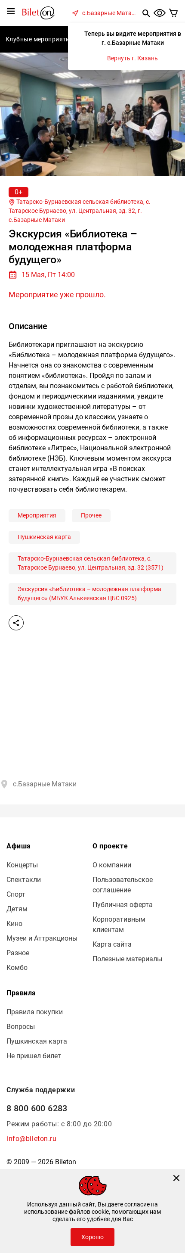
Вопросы (20, 1026)
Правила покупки (34, 1012)
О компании (111, 865)
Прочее (91, 515)
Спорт (15, 894)
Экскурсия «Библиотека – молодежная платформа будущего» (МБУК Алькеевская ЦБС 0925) (89, 594)
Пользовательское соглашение (122, 885)
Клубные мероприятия (39, 39)
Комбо (17, 967)
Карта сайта (112, 944)
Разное (17, 953)
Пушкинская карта (44, 536)
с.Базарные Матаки (110, 12)
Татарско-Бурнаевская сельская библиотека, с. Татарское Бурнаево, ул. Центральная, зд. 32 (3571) (90, 563)
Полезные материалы (127, 959)
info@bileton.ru (31, 1139)
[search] (146, 13)
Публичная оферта (122, 905)
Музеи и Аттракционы (41, 938)
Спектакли (23, 880)
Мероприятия (37, 515)
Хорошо (92, 1237)
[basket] (174, 13)
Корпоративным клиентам (118, 924)
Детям (17, 909)
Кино (14, 923)
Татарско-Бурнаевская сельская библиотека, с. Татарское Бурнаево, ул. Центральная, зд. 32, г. (80, 210)
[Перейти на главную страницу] (38, 12)
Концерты (22, 865)
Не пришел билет (33, 1056)
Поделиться (16, 622)
